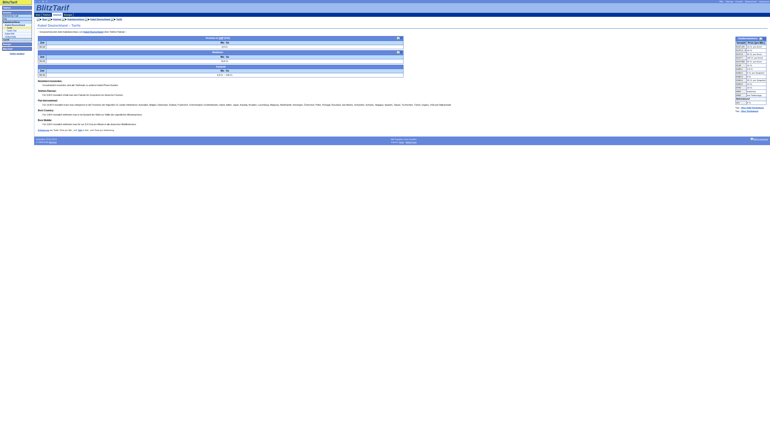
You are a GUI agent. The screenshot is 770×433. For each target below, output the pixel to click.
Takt (80, 130)
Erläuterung (43, 130)
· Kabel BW (9, 33)
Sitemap (729, 1)
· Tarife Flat (10, 30)
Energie (7, 44)
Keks (401, 142)
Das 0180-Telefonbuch (753, 108)
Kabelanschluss (11, 22)
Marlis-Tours (411, 142)
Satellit (6, 39)
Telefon (7, 8)
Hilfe (721, 1)
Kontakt (739, 1)
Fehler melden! (17, 54)
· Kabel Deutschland (14, 25)
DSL (5, 19)
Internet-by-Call (10, 16)
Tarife (119, 19)
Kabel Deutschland (93, 32)
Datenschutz (751, 1)
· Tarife (8, 28)
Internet (7, 12)
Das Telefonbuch (750, 111)
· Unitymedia (10, 36)
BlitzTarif (10, 2)
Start (38, 15)
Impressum (764, 1)
